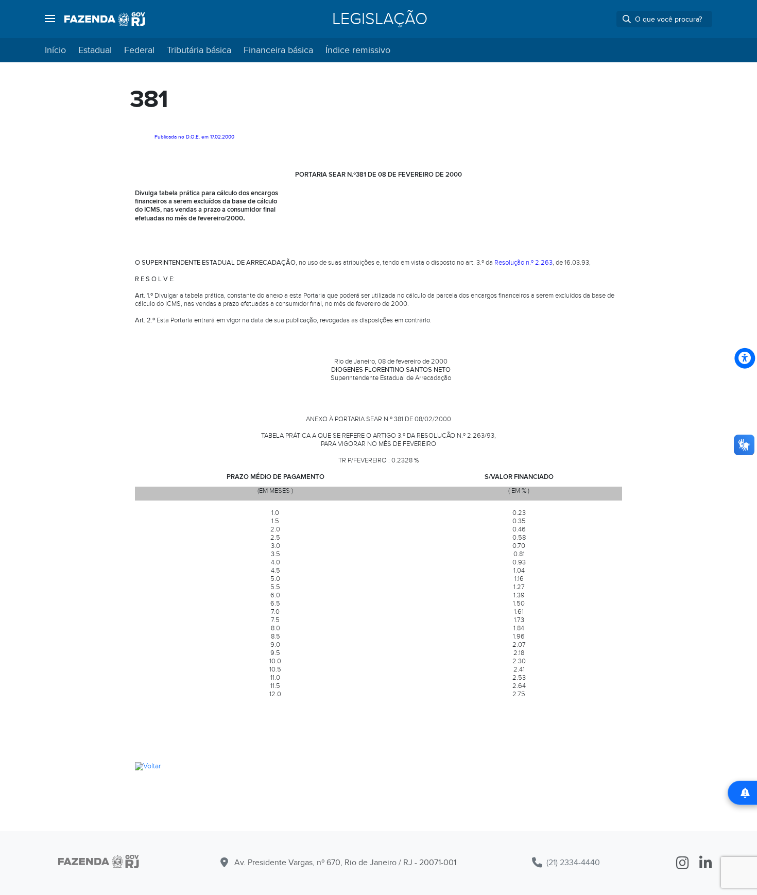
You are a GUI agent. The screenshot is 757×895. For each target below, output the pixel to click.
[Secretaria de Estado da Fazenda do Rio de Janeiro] (104, 19)
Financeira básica (278, 50)
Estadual (95, 50)
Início (55, 50)
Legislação (379, 19)
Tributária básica (199, 50)
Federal (139, 50)
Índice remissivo (357, 50)
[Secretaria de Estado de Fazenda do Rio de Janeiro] (98, 863)
